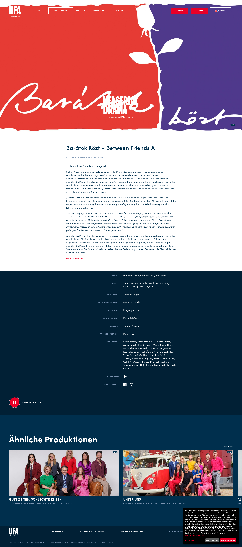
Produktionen (61, 11)
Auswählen (190, 540)
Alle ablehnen (212, 540)
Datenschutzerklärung (92, 531)
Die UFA (39, 11)
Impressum (57, 531)
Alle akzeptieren (228, 540)
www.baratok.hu (74, 258)
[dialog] (211, 526)
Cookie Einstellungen (132, 531)
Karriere (80, 11)
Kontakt (118, 11)
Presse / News (100, 11)
